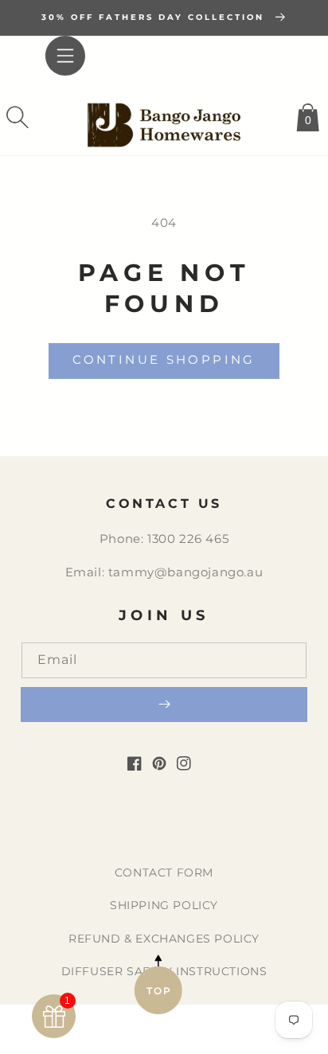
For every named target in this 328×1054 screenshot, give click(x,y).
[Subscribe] (164, 704)
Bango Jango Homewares (140, 1036)
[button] (17, 117)
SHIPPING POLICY (164, 905)
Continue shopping (163, 359)
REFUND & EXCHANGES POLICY (164, 938)
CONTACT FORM (164, 872)
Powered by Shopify (230, 1036)
